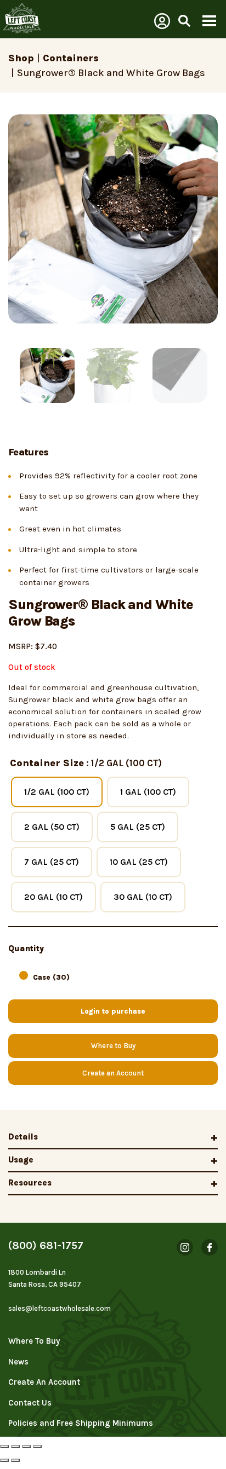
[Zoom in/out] (37, 1446)
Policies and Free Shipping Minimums (80, 1423)
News (18, 1362)
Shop (21, 58)
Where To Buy (34, 1341)
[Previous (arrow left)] (4, 1460)
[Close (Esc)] (4, 1446)
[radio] (57, 792)
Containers (71, 58)
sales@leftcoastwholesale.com (59, 1308)
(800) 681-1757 (45, 1245)
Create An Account (44, 1382)
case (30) (51, 977)
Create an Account (113, 1073)
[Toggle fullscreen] (26, 1446)
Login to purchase (113, 1011)
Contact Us (30, 1403)
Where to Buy (113, 1046)
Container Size (47, 763)
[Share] (15, 1446)
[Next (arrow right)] (15, 1460)
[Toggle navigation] (209, 21)
